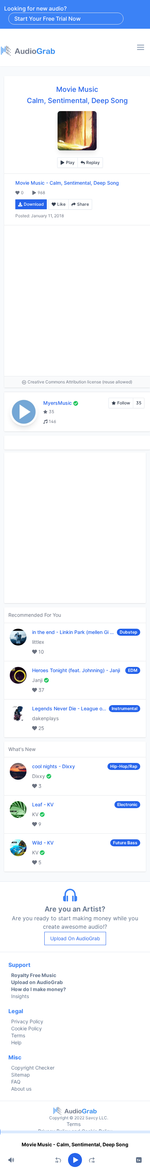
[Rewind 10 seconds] (58, 1160)
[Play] (75, 1160)
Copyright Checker (32, 1068)
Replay (93, 162)
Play (70, 162)
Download (34, 204)
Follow (123, 402)
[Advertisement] (75, 300)
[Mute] (11, 1160)
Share (83, 204)
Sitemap (20, 1075)
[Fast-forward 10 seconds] (92, 1160)
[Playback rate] (139, 1160)
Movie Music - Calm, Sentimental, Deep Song (75, 1144)
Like (61, 204)
